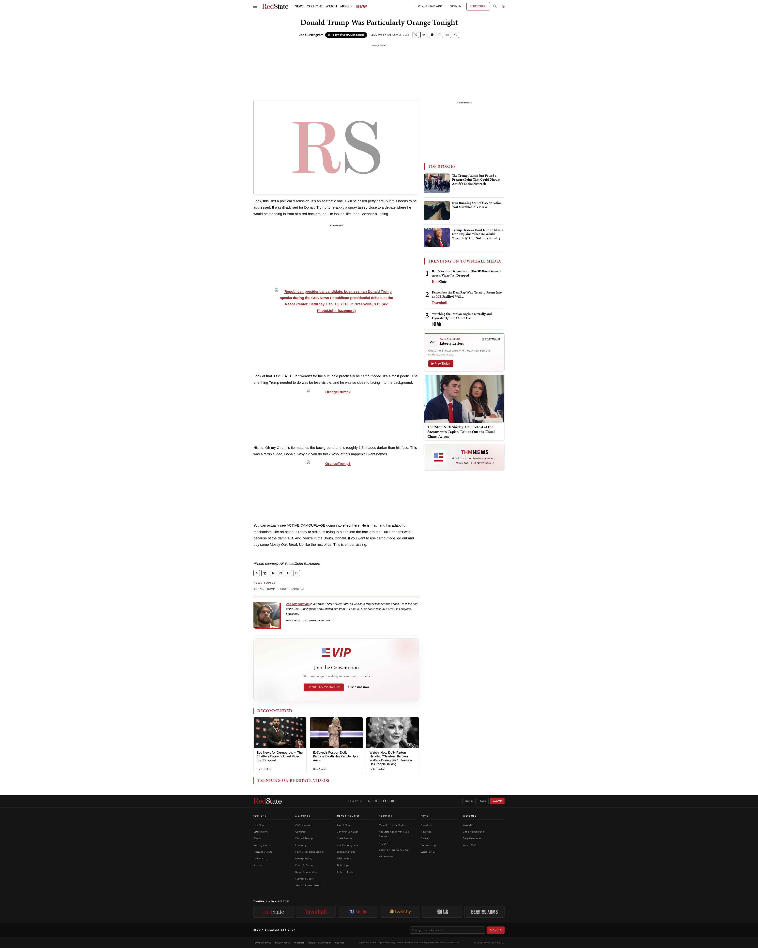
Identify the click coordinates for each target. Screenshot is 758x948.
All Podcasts (386, 856)
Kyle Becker (264, 769)
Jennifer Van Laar (347, 831)
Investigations (261, 845)
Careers (425, 838)
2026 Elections (303, 824)
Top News (259, 824)
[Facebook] (384, 801)
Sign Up (495, 930)
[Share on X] (416, 35)
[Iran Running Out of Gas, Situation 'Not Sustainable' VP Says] (437, 210)
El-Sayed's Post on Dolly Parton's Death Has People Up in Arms (336, 756)
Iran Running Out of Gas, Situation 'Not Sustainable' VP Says (477, 205)
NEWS (299, 6)
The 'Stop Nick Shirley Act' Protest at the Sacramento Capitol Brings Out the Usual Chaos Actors (461, 432)
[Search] (495, 6)
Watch (257, 838)
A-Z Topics (302, 816)
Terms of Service (262, 942)
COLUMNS (315, 6)
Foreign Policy (303, 858)
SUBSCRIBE (478, 6)
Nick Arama (319, 769)
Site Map (339, 942)
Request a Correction (319, 942)
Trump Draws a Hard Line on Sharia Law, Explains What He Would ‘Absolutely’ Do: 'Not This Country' (477, 234)
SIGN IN (456, 6)
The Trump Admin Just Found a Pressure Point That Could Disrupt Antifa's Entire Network (476, 179)
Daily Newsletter (472, 838)
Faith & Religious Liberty (309, 851)
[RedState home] (267, 801)
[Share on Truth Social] (423, 35)
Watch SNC (469, 845)
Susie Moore (344, 838)
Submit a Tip (428, 845)
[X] (369, 801)
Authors (258, 865)
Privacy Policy (282, 942)
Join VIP (497, 801)
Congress (301, 831)
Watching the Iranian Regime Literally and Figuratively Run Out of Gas (462, 315)
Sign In (469, 801)
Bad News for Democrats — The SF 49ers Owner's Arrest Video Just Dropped (280, 756)
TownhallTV (260, 858)
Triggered (384, 843)
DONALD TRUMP (264, 589)
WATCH (331, 6)
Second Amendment (307, 885)
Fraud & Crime (304, 865)
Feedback (299, 942)
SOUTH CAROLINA (292, 589)
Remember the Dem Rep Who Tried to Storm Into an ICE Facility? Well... (467, 294)
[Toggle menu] (255, 6)
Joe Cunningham (311, 35)
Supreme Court (304, 878)
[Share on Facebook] (432, 35)
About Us (426, 824)
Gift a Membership (474, 831)
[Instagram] (376, 801)
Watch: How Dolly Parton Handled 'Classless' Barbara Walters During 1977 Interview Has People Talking (391, 758)
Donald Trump (304, 838)
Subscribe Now (358, 687)
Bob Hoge (343, 865)
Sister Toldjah (377, 769)
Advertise (426, 831)
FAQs (483, 801)
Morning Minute (262, 851)
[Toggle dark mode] (503, 6)
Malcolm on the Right (391, 824)
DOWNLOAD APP (429, 6)
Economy (300, 845)
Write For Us (428, 851)
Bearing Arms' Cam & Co (394, 849)
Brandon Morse (346, 851)
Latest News (260, 831)
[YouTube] (392, 801)
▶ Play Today (441, 363)
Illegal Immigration (306, 871)
